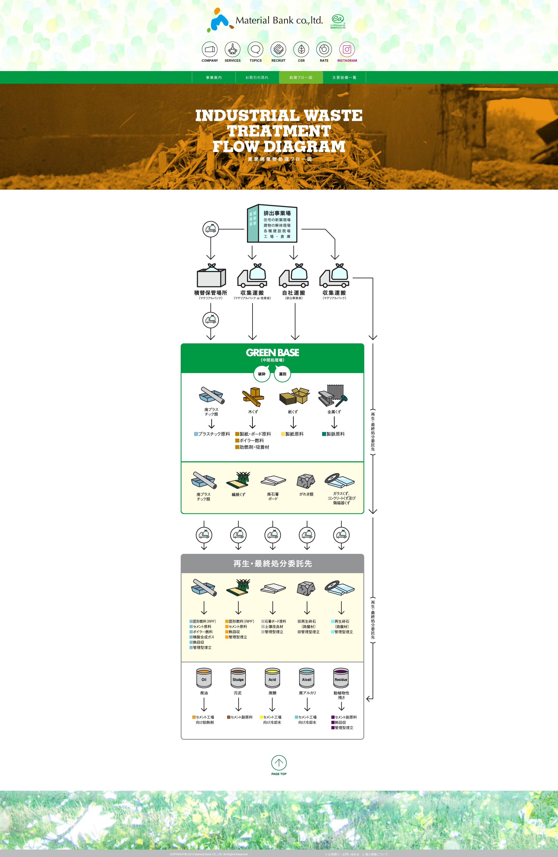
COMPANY (210, 60)
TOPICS (256, 60)
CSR (301, 60)
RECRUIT (279, 60)
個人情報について (376, 854)
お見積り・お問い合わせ (343, 854)
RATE (324, 60)
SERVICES (233, 60)
